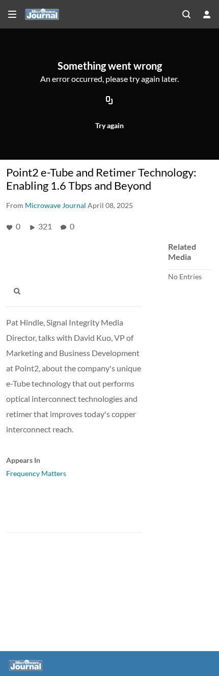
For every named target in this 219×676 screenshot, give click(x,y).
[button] (20, 291)
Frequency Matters (36, 473)
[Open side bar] (12, 14)
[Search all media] (186, 14)
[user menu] (207, 14)
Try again (109, 125)
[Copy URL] (109, 101)
